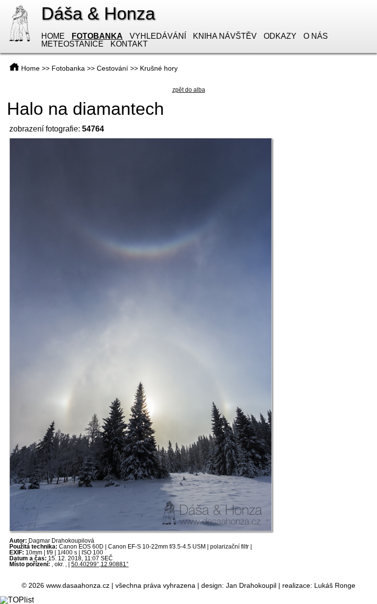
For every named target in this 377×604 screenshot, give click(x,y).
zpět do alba (188, 89)
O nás (315, 36)
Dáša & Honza (98, 13)
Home (53, 36)
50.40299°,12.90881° (100, 564)
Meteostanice (72, 44)
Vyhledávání (158, 36)
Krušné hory (159, 68)
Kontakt (129, 44)
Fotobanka (97, 36)
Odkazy (280, 36)
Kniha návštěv (225, 36)
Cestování (112, 68)
